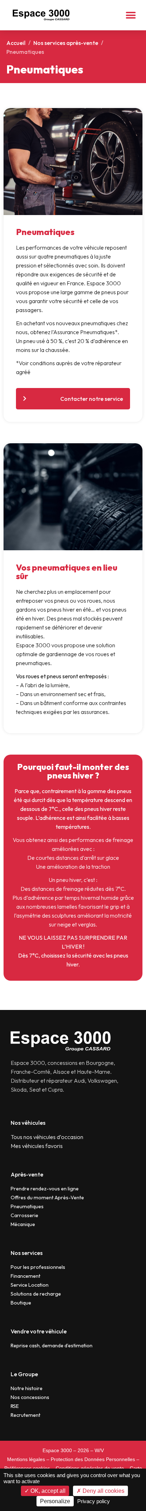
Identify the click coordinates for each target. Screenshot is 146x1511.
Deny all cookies (102, 1491)
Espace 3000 (57, 1450)
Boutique (21, 1303)
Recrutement (25, 1415)
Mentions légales (26, 1459)
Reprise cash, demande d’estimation (51, 1345)
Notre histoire (27, 1388)
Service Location (30, 1285)
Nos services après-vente (65, 42)
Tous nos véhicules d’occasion (47, 1136)
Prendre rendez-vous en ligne (45, 1188)
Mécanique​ (23, 1224)
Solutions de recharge (36, 1294)
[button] (131, 15)
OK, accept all (47, 1491)
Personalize (55, 1501)
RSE (15, 1406)
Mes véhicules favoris (37, 1145)
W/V (99, 1450)
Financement (25, 1276)
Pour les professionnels (38, 1267)
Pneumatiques (27, 1206)
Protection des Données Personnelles (93, 1459)
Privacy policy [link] (93, 1501)
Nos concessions (30, 1397)
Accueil (16, 42)
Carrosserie (24, 1215)
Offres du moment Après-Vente (47, 1197)
